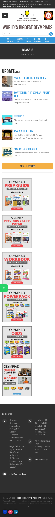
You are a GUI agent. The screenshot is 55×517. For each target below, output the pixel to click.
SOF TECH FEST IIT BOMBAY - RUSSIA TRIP (32, 94)
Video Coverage (10, 2)
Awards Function (23, 131)
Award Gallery (41, 2)
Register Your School (41, 4)
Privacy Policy (41, 459)
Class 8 (31, 55)
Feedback (7, 6)
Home (23, 55)
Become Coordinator (22, 6)
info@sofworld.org (18, 474)
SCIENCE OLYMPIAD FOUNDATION (30, 498)
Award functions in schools (30, 78)
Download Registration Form (16, 4)
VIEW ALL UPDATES (27, 166)
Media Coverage (26, 2)
